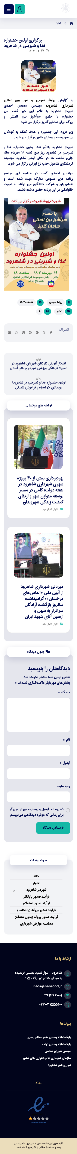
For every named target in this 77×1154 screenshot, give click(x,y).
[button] (51, 333)
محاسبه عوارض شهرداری (36, 924)
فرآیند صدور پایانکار (36, 897)
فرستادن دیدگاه (53, 828)
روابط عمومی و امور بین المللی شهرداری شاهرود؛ (38, 103)
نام (66, 740)
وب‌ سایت (63, 786)
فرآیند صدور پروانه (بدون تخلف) (36, 917)
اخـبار (36, 884)
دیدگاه (63, 693)
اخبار (59, 311)
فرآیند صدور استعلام (36, 904)
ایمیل (64, 763)
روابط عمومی (55, 302)
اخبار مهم (47, 509)
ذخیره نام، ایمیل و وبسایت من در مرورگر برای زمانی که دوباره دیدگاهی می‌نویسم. (36, 812)
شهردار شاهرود (36, 890)
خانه (36, 877)
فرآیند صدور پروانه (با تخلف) (36, 911)
